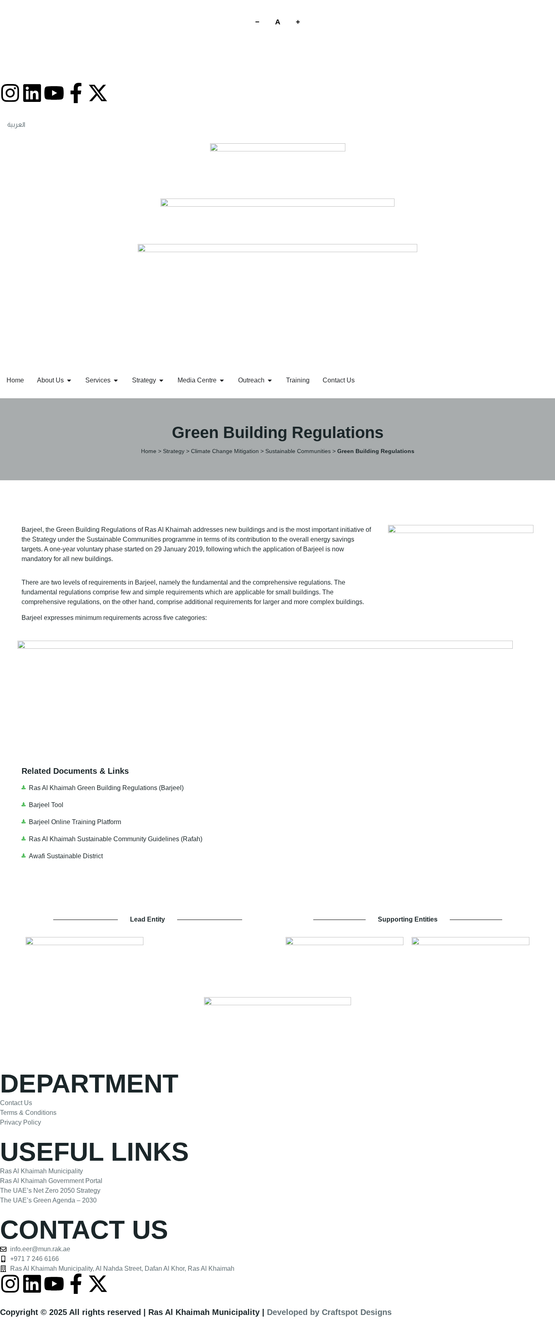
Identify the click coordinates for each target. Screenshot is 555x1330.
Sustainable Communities (298, 451)
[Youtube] (54, 93)
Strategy (173, 451)
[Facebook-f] (76, 93)
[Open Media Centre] (222, 380)
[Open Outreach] (270, 380)
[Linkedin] (32, 93)
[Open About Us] (69, 380)
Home (148, 451)
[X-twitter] (98, 93)
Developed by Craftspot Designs (329, 1312)
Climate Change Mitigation (225, 451)
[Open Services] (116, 380)
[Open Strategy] (161, 380)
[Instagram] (10, 93)
